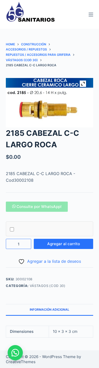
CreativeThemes (21, 361)
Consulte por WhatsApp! (38, 206)
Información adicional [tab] (49, 309)
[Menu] (91, 14)
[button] (37, 206)
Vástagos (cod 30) (47, 286)
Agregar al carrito (63, 243)
